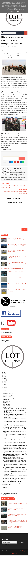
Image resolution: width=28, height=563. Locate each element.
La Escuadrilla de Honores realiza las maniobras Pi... (15, 445)
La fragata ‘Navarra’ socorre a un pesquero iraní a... (15, 442)
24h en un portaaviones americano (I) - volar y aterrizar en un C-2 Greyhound (17, 246)
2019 (3, 378)
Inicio (2, 492)
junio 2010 (6, 402)
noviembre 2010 (7, 395)
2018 (3, 380)
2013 (3, 387)
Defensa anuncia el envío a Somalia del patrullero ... (15, 471)
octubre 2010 (6, 396)
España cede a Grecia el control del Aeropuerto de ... (15, 408)
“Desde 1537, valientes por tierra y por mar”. (13, 483)
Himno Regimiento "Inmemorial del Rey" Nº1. (12, 268)
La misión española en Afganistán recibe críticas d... (15, 470)
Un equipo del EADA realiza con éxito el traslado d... (15, 427)
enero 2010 (6, 486)
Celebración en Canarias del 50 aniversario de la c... (15, 414)
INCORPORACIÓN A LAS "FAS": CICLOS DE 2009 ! (14, 478)
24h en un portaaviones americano (9, 493)
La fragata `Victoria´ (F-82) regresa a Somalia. (14, 425)
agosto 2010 (6, 399)
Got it (18, 11)
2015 (3, 384)
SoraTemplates (11, 551)
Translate (7, 544)
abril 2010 (5, 405)
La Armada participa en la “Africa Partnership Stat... (15, 480)
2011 (3, 390)
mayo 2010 (6, 404)
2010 (3, 392)
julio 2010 (5, 401)
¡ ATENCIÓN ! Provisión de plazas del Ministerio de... (15, 413)
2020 (3, 377)
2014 (3, 386)
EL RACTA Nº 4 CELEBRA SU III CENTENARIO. (13, 481)
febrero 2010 (6, 484)
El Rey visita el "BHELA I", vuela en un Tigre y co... (14, 460)
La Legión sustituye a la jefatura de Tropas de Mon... (15, 444)
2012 (3, 389)
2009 (3, 487)
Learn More (12, 11)
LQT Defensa (4, 494)
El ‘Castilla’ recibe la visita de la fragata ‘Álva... (13, 447)
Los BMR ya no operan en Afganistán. (12, 457)
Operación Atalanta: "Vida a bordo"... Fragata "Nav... (15, 421)
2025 (3, 372)
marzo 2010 (6, 407)
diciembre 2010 (7, 393)
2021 (3, 375)
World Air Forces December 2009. (11, 455)
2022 (3, 374)
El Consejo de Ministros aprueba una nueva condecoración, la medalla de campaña (17, 521)
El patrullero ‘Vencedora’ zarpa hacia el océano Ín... (15, 454)
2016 (3, 383)
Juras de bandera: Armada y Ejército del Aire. (13, 458)
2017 (3, 381)
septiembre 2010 (7, 398)
